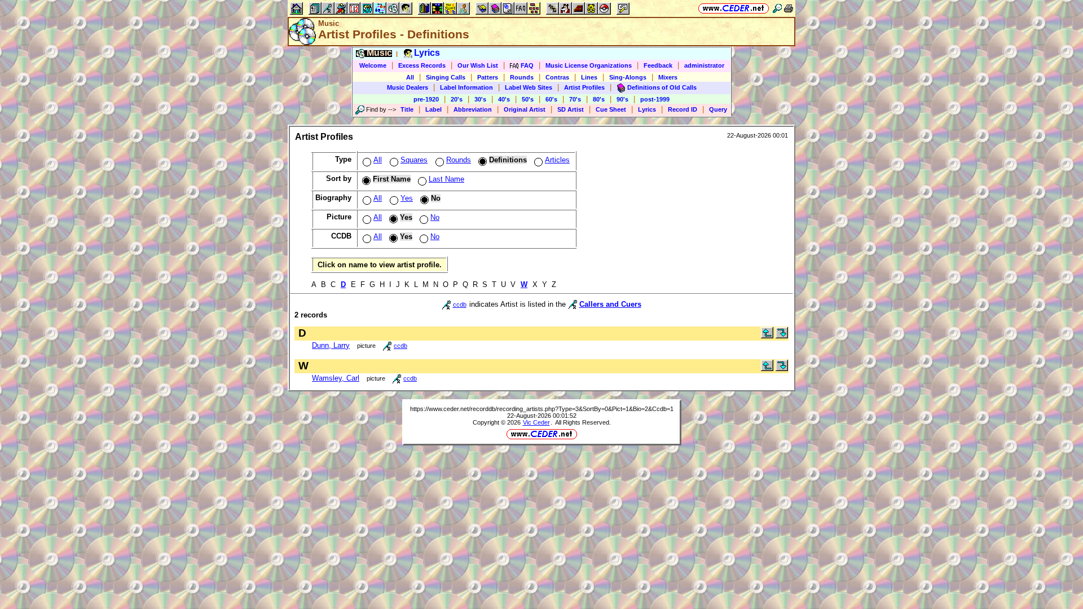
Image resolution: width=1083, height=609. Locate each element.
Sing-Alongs (627, 77)
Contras (557, 77)
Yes (406, 198)
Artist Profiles (584, 87)
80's (599, 99)
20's (457, 99)
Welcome (372, 65)
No (434, 217)
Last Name (446, 179)
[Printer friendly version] (788, 8)
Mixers (667, 77)
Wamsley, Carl (335, 378)
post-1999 (655, 99)
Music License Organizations (588, 65)
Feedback (658, 65)
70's (575, 99)
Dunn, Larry (331, 345)
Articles (557, 160)
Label (433, 109)
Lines (589, 77)
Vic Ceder (536, 422)
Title (406, 109)
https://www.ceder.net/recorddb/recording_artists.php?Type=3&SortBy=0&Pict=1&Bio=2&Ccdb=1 (541, 408)
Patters (487, 77)
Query (718, 109)
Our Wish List (477, 65)
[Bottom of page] (782, 336)
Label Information (466, 87)
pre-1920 (426, 99)
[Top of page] (767, 336)
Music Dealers (407, 87)
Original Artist (524, 109)
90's (622, 99)
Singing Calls (445, 77)
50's (528, 99)
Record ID (682, 109)
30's (480, 99)
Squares (414, 160)
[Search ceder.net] (777, 8)
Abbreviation (473, 109)
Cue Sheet (611, 109)
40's (504, 99)
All (410, 77)
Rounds (522, 77)
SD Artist (570, 109)
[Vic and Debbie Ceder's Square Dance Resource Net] (734, 8)
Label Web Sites (528, 87)
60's (551, 99)
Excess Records (422, 65)
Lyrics (647, 109)
